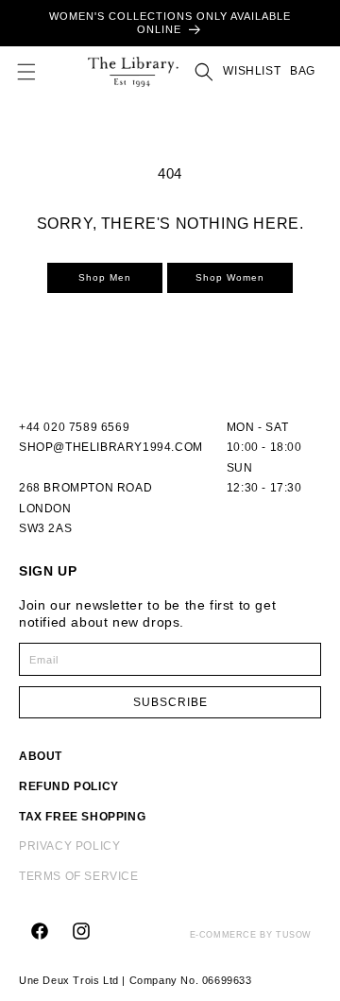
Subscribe (170, 702)
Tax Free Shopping (82, 816)
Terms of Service (79, 876)
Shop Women (230, 277)
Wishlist (251, 71)
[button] (26, 72)
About (40, 756)
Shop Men (104, 277)
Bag (300, 71)
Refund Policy (69, 786)
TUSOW (294, 935)
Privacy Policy (69, 846)
